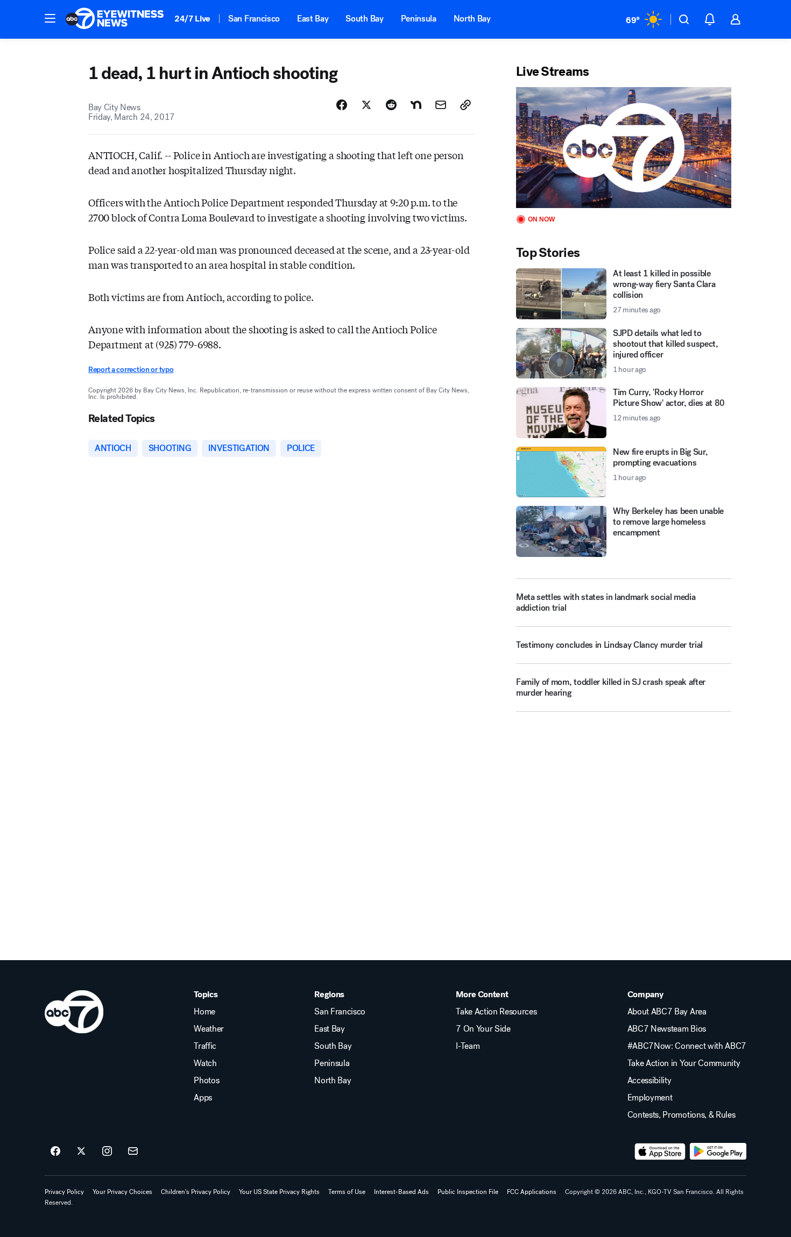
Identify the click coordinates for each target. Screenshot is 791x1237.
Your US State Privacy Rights (279, 1192)
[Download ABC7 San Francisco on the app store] (660, 1151)
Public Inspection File (467, 1192)
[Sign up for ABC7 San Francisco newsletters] (133, 1151)
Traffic (205, 1046)
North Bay (472, 18)
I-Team (467, 1046)
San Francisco (254, 18)
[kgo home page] (74, 1011)
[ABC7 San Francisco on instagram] (107, 1151)
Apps (203, 1097)
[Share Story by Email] (441, 105)
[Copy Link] (465, 105)
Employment (650, 1097)
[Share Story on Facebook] (342, 105)
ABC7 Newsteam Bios (666, 1029)
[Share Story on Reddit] (391, 105)
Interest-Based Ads (401, 1192)
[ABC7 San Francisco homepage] (115, 19)
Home (204, 1011)
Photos (206, 1080)
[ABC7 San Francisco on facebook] (55, 1151)
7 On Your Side (483, 1029)
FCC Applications (531, 1192)
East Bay (312, 18)
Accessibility (649, 1080)
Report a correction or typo (130, 369)
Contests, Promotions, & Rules (681, 1115)
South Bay (364, 18)
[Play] (623, 147)
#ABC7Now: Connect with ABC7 (686, 1046)
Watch (205, 1063)
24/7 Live (192, 18)
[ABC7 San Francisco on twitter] (81, 1151)
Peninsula (418, 18)
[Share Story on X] (366, 105)
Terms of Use (346, 1192)
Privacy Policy (64, 1192)
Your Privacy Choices (122, 1192)
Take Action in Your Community (683, 1063)
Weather (209, 1029)
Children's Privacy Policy (195, 1192)
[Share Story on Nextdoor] (416, 105)
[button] (50, 18)
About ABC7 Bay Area (667, 1011)
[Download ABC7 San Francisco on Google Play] (718, 1151)
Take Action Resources (496, 1011)
